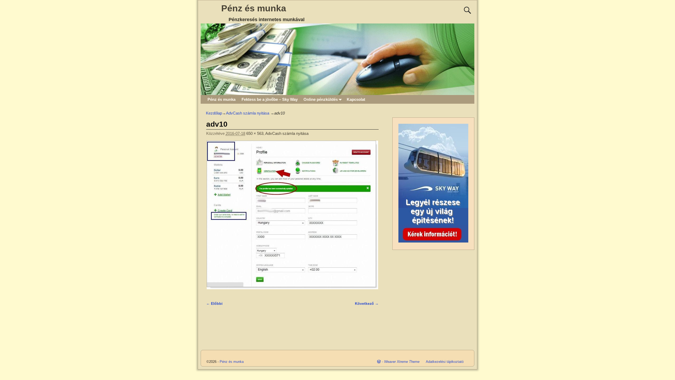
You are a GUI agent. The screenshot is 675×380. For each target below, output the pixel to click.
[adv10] (292, 218)
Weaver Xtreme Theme (402, 362)
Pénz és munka (253, 8)
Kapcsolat (356, 99)
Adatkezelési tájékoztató (445, 362)
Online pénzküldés (320, 99)
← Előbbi (214, 304)
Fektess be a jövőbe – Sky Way (270, 99)
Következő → (367, 304)
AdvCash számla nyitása (247, 113)
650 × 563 (254, 133)
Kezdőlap (214, 113)
